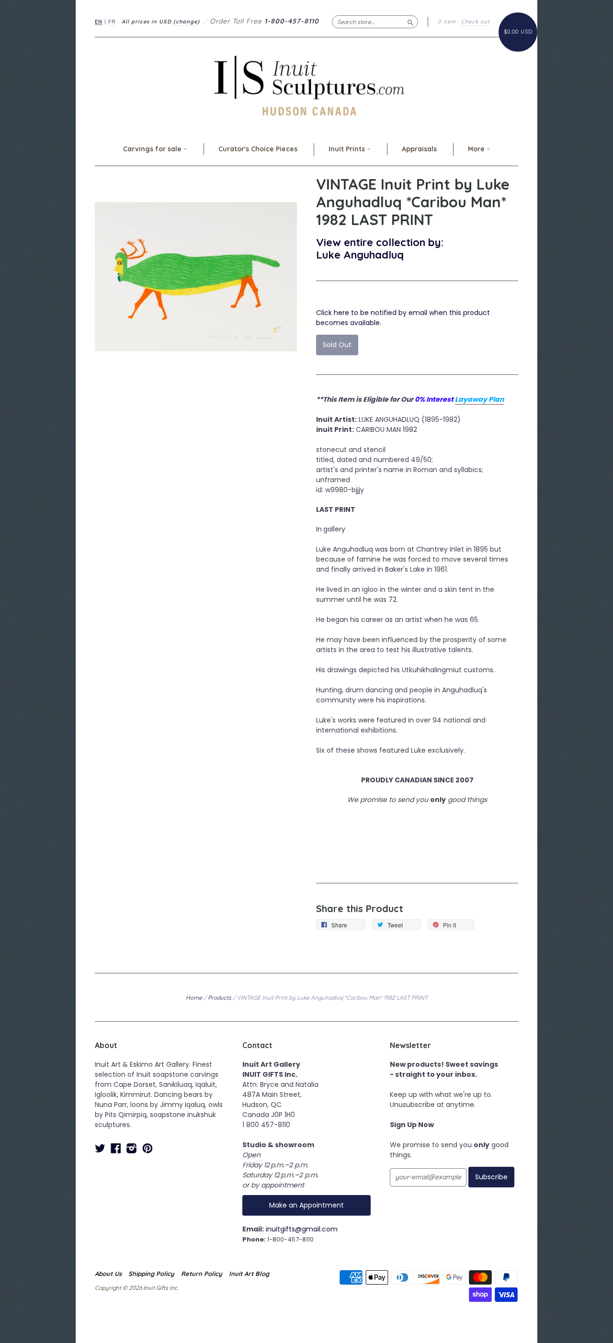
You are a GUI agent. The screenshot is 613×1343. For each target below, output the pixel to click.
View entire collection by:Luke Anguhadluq (379, 248)
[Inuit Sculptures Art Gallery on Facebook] (116, 1148)
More (477, 149)
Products (219, 997)
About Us (108, 1273)
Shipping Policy (151, 1273)
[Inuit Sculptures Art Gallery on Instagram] (131, 1148)
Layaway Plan (479, 399)
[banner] (306, 85)
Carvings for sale (153, 149)
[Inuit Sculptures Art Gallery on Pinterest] (147, 1148)
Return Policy (201, 1273)
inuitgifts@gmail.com (302, 1229)
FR (112, 21)
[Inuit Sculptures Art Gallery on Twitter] (100, 1148)
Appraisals (419, 149)
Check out (475, 21)
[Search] (410, 21)
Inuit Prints (348, 149)
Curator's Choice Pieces (257, 149)
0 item (447, 21)
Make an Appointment (306, 1205)
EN (98, 21)
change (186, 21)
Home (194, 997)
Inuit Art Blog (249, 1273)
